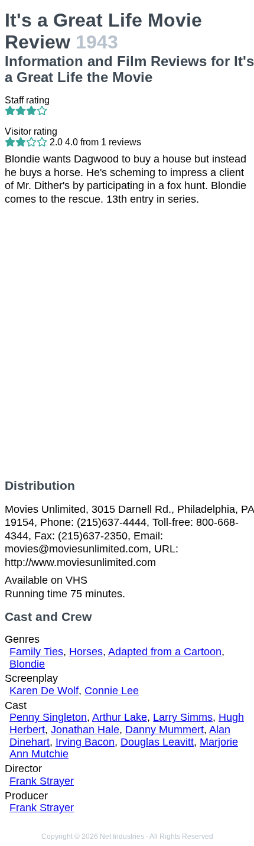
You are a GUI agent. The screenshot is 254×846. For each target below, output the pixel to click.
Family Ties (36, 652)
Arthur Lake (119, 717)
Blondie (27, 664)
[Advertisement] (127, 342)
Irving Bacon (85, 742)
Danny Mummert (164, 730)
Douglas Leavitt (157, 742)
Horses (86, 652)
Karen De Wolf (44, 691)
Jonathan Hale (85, 730)
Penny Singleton (48, 717)
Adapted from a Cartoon (165, 652)
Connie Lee (111, 691)
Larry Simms (183, 717)
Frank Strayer (41, 781)
